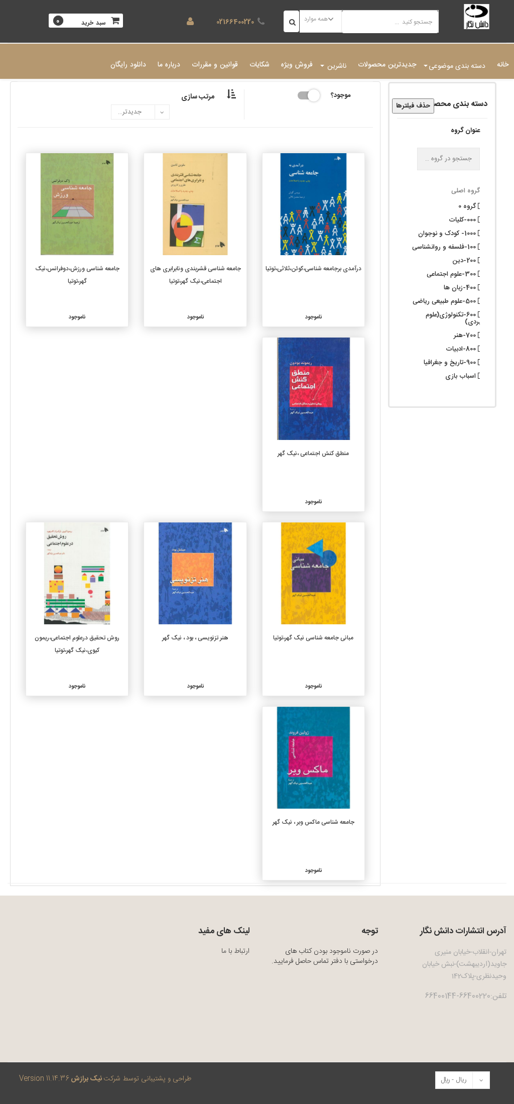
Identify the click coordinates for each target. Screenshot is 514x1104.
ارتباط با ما (235, 951)
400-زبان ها (461, 286)
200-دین (465, 259)
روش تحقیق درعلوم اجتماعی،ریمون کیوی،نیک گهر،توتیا (77, 644)
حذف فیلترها (413, 106)
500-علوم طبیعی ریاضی (445, 300)
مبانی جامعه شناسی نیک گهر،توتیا (313, 638)
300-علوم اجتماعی (452, 273)
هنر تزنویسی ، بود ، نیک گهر (195, 638)
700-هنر (466, 334)
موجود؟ (340, 94)
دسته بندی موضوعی (457, 66)
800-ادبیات (462, 348)
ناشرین (335, 66)
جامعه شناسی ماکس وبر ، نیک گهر (313, 822)
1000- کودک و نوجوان (448, 232)
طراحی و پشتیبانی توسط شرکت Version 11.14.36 (105, 1079)
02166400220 (235, 22)
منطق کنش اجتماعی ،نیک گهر (313, 454)
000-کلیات (463, 219)
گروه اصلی (465, 190)
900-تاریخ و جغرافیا (451, 361)
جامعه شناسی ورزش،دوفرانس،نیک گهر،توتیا (77, 275)
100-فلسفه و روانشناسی (445, 246)
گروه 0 (468, 205)
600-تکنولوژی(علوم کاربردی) (456, 317)
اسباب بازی (461, 375)
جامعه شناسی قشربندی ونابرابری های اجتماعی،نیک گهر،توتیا (195, 275)
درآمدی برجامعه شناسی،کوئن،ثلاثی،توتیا (313, 269)
